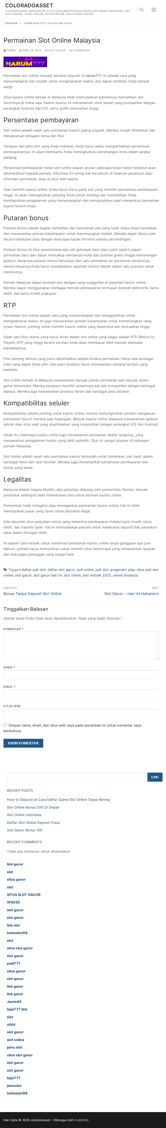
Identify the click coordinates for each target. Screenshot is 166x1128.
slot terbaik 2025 (97, 575)
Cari (155, 777)
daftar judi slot (34, 569)
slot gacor (23, 575)
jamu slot (14, 1047)
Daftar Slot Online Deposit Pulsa (33, 822)
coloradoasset (29, 5)
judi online (85, 569)
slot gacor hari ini (48, 575)
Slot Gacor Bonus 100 (24, 830)
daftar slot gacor (61, 569)
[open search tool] (142, 10)
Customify (81, 1120)
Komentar (13, 629)
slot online (72, 575)
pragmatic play (122, 569)
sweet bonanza (125, 575)
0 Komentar (81, 50)
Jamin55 (14, 1001)
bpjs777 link (17, 1009)
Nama (9, 667)
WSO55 (13, 902)
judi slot (102, 569)
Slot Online (57, 50)
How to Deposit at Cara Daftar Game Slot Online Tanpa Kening (58, 799)
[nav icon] (154, 9)
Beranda (11, 23)
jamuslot (14, 1085)
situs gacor (16, 879)
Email (9, 686)
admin (11, 50)
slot (10, 872)
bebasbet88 (17, 933)
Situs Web (12, 706)
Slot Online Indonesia (24, 815)
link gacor (15, 864)
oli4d (11, 1024)
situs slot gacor (20, 948)
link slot (13, 925)
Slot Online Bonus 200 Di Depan (33, 807)
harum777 (93, 75)
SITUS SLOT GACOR (24, 894)
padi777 (14, 963)
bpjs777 (14, 1078)
